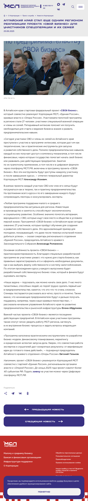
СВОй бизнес (68, 110)
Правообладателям (63, 459)
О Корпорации (11, 465)
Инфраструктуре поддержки (18, 461)
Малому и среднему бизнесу (18, 453)
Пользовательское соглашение (68, 456)
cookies (60, 481)
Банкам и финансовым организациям (22, 457)
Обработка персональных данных (69, 453)
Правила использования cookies (68, 463)
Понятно (44, 492)
